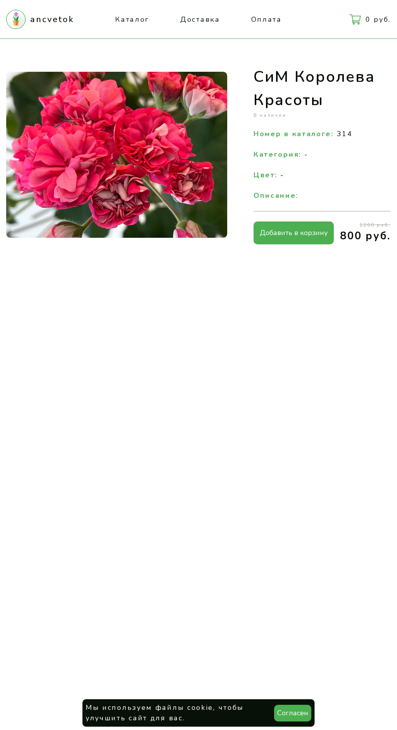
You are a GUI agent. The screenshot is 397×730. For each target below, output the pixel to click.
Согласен (292, 713)
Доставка (200, 19)
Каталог (132, 19)
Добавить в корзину (294, 232)
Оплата (266, 19)
